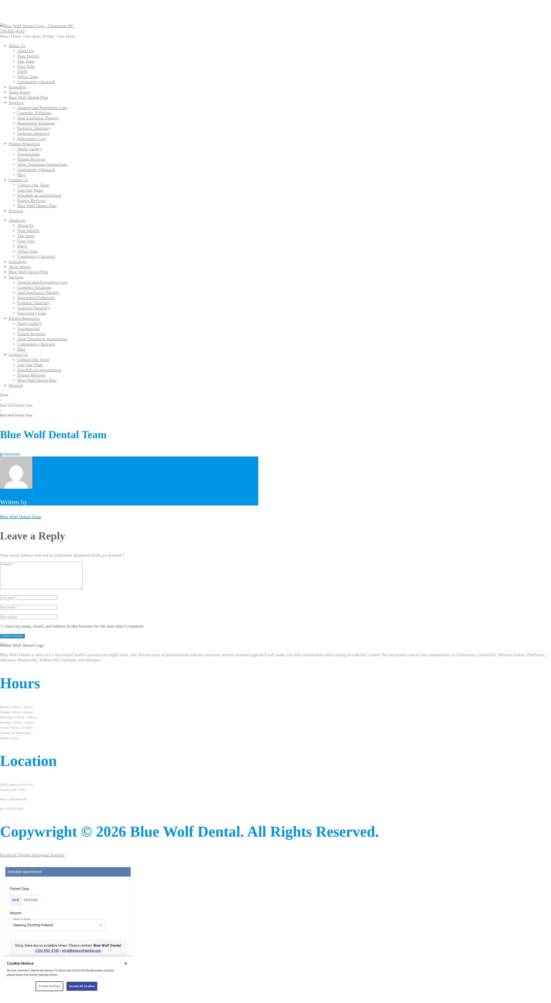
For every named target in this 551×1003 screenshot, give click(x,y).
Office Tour (27, 76)
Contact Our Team (33, 185)
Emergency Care (31, 138)
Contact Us (18, 179)
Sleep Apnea (19, 92)
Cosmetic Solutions (34, 112)
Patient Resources (24, 143)
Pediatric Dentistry (33, 128)
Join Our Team (30, 190)
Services (16, 102)
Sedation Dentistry (33, 133)
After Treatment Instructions (42, 164)
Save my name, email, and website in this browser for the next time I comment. (74, 626)
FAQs (22, 71)
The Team (26, 61)
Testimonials (28, 154)
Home (4, 394)
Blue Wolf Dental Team (16, 405)
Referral (16, 210)
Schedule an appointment (39, 195)
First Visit (26, 66)
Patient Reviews (31, 159)
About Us (17, 45)
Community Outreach (36, 81)
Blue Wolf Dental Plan (28, 97)
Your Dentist (28, 56)
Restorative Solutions (36, 123)
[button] (37, 36)
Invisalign (17, 86)
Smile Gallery (29, 148)
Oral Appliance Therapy (38, 117)
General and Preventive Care (42, 107)
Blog (21, 174)
